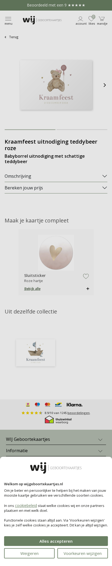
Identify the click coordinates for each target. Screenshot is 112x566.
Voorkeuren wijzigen (83, 553)
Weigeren (29, 553)
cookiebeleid (26, 505)
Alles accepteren (56, 541)
